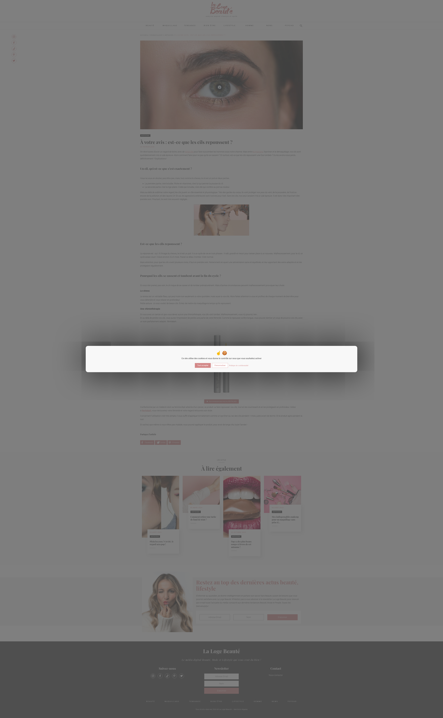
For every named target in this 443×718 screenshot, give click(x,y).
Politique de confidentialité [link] (238, 365)
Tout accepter (202, 365)
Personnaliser (220, 365)
